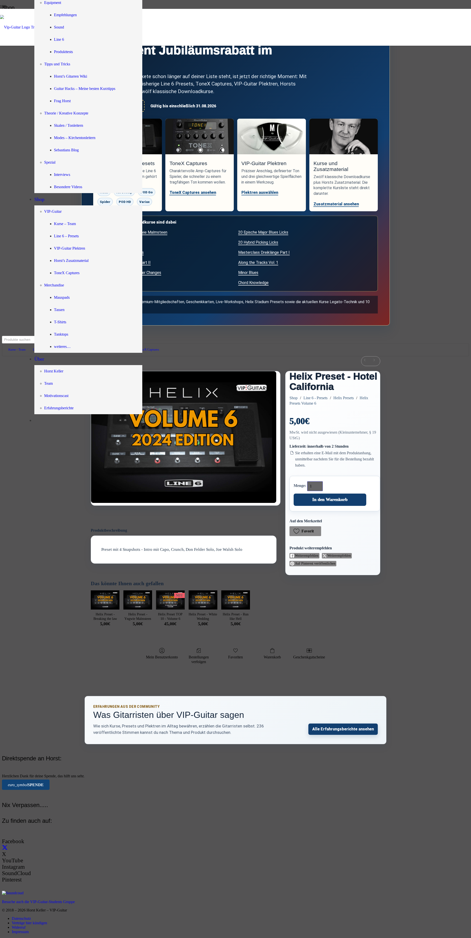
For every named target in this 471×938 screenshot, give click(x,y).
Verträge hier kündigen (29, 923)
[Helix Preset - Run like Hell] (235, 600)
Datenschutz (21, 918)
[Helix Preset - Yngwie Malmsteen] (137, 600)
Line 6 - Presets (315, 398)
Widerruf (19, 927)
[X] (5, 848)
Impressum (20, 932)
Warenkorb (272, 657)
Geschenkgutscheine (309, 657)
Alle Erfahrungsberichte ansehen (343, 729)
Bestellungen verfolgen (199, 659)
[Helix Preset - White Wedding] (203, 600)
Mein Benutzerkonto (162, 657)
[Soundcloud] (13, 893)
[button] (305, 531)
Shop (293, 398)
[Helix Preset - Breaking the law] (105, 600)
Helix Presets (343, 398)
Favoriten (235, 657)
